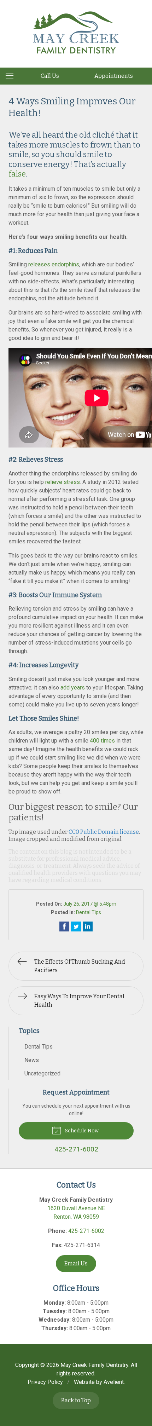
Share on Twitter (76, 926)
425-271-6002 (86, 1231)
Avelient (114, 1382)
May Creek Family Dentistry (94, 1365)
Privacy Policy (45, 1382)
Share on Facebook (64, 926)
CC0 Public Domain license (104, 832)
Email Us (76, 1263)
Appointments (113, 76)
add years (72, 687)
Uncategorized (42, 1073)
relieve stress (62, 482)
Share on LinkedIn (88, 926)
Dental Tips (88, 912)
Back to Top (76, 1400)
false (17, 174)
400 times (102, 740)
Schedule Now (81, 1131)
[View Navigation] (12, 76)
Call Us (50, 76)
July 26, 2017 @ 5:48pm (89, 904)
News (31, 1060)
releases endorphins (53, 264)
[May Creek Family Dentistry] (76, 32)
